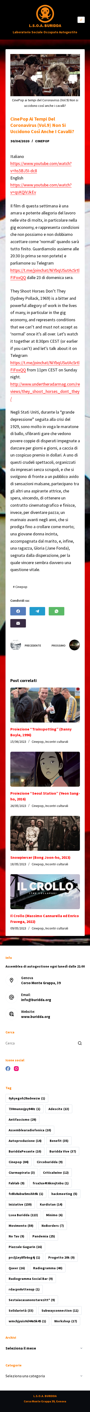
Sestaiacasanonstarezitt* (32, 1300)
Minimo (54, 1215)
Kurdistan (51, 1204)
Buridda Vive (62, 1151)
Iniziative (20, 1204)
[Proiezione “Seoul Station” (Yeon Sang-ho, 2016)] (45, 769)
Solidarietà (21, 1310)
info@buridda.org (36, 999)
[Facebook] (18, 611)
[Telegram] (37, 611)
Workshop (65, 1321)
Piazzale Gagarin (25, 1247)
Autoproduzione (25, 1141)
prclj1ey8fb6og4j (24, 1257)
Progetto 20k (61, 1257)
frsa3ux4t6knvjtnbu (51, 1183)
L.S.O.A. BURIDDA (45, 25)
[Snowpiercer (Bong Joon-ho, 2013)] (45, 833)
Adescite (58, 1109)
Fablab (16, 1183)
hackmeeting (64, 1194)
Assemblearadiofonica (30, 1130)
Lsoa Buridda (23, 1215)
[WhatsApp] (56, 611)
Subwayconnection (60, 1310)
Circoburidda (50, 1162)
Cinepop (42, 141)
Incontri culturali (56, 741)
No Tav (16, 1236)
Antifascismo (22, 1119)
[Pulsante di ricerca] (80, 1043)
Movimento (21, 1225)
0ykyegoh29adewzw (27, 1098)
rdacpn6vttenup (24, 1289)
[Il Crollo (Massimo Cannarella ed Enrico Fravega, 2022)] (45, 891)
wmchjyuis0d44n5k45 (27, 1321)
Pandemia (43, 1236)
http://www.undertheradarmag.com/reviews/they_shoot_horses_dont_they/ (45, 391)
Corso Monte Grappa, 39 (41, 983)
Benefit (59, 1141)
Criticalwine (56, 1172)
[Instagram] (16, 1068)
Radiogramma (47, 1268)
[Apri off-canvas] (81, 20)
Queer (17, 1268)
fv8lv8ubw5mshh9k (26, 1194)
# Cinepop (20, 587)
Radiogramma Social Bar (31, 1278)
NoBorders (53, 1225)
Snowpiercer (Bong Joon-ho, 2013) (40, 857)
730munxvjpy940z (24, 1109)
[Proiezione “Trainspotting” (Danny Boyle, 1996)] (45, 705)
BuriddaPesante (25, 1151)
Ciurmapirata (22, 1172)
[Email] (18, 623)
